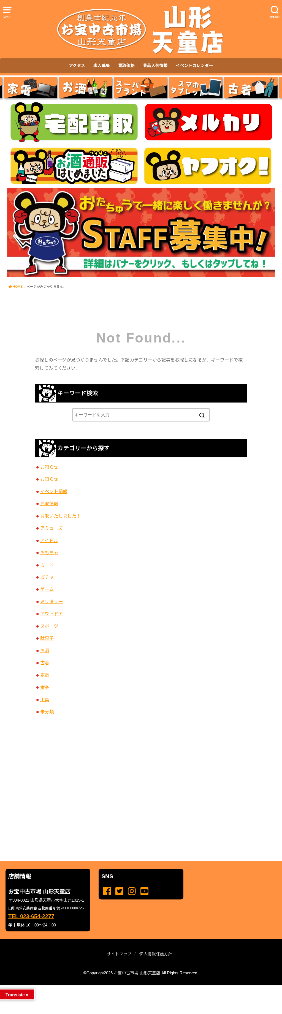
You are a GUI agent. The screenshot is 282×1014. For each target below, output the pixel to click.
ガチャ (47, 577)
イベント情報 (53, 491)
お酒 (44, 650)
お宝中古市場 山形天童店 (137, 973)
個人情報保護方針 (155, 954)
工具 (44, 699)
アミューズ (51, 528)
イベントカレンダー (194, 65)
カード (47, 564)
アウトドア (51, 613)
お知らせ (49, 466)
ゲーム (47, 589)
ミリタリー (51, 601)
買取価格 (126, 65)
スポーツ (49, 626)
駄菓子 (47, 638)
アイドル (49, 540)
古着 (44, 662)
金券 (44, 687)
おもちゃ (49, 552)
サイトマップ (119, 954)
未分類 (47, 711)
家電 (44, 675)
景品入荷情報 (155, 65)
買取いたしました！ (60, 515)
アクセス (77, 65)
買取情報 (49, 503)
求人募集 (101, 65)
